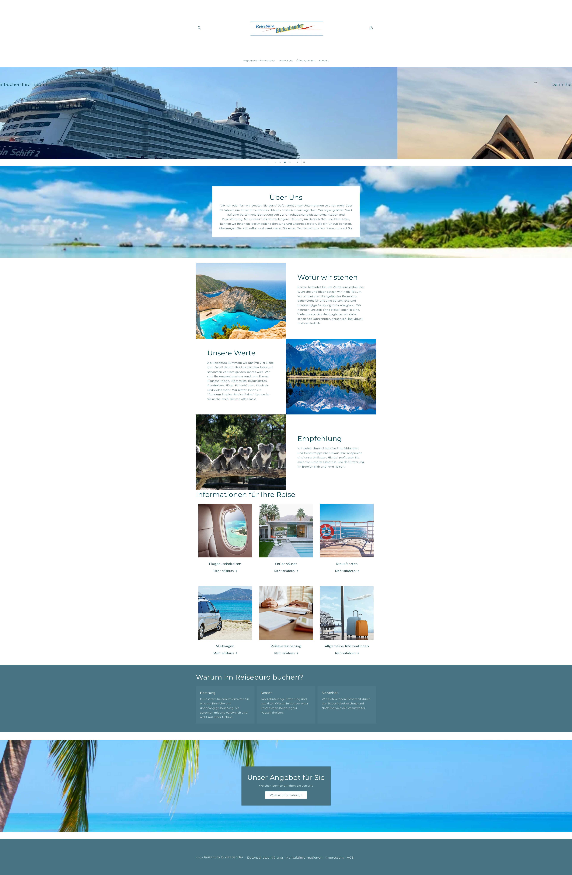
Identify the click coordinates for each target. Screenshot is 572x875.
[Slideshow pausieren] (304, 162)
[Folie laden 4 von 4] (289, 162)
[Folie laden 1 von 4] (274, 162)
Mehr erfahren (223, 570)
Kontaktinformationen (304, 857)
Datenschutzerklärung (265, 857)
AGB (350, 857)
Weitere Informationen (286, 795)
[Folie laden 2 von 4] (279, 162)
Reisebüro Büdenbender (223, 857)
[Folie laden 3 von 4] (284, 162)
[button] (199, 27)
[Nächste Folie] (297, 162)
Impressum (335, 857)
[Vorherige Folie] (267, 162)
